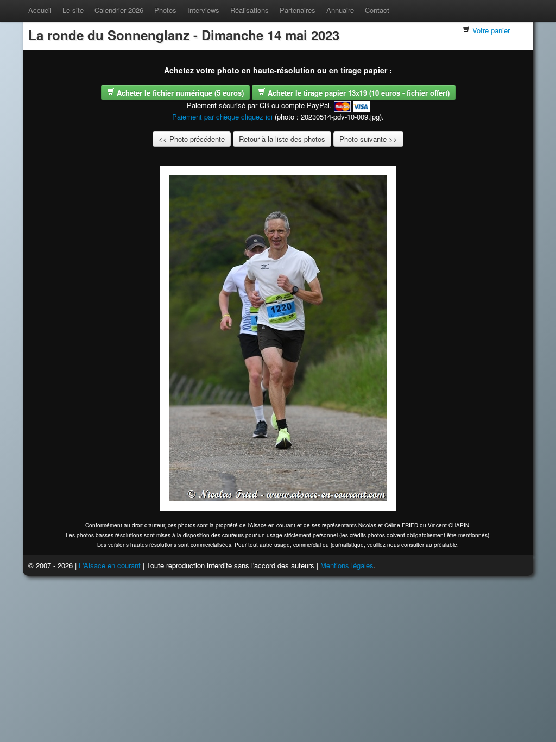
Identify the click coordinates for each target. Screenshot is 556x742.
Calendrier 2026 (118, 10)
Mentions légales (347, 565)
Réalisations (249, 10)
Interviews (203, 10)
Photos (165, 10)
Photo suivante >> (368, 139)
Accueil (40, 10)
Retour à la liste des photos (282, 139)
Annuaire (340, 10)
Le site (73, 10)
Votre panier (491, 30)
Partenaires (297, 10)
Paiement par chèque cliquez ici (222, 116)
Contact (377, 10)
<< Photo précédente (192, 139)
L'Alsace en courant (110, 565)
